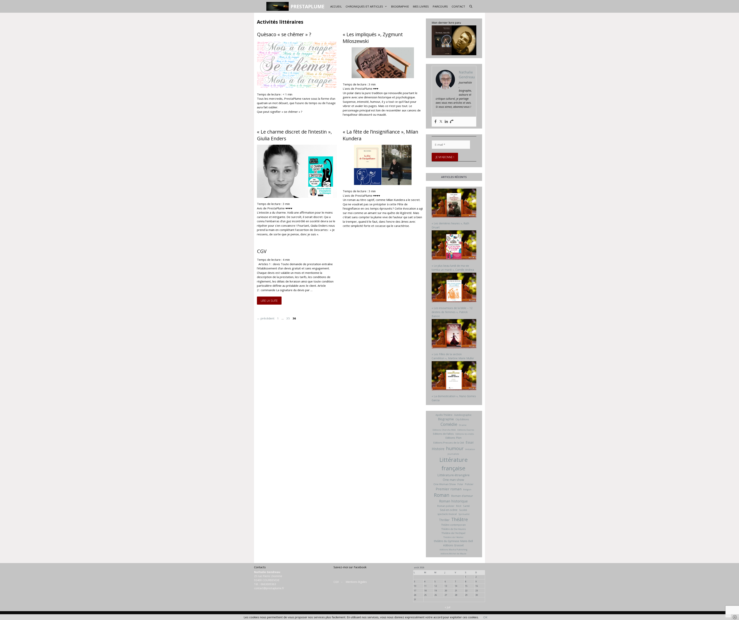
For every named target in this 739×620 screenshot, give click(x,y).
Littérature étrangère (453, 475)
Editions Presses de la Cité (448, 442)
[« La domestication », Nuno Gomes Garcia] (454, 376)
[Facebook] (435, 122)
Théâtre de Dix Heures (453, 529)
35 (288, 318)
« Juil (447, 607)
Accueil (336, 6)
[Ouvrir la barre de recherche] (471, 6)
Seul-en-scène (448, 510)
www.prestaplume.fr (448, 112)
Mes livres (421, 6)
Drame (462, 425)
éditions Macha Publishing (453, 549)
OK (485, 617)
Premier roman (448, 488)
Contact (458, 6)
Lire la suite (271, 300)
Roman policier (445, 506)
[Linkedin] (446, 122)
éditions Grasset (453, 545)
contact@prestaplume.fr (269, 588)
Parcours (440, 6)
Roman (441, 495)
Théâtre (459, 519)
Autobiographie (462, 415)
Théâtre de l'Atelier (453, 537)
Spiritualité (464, 514)
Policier (469, 484)
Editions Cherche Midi (444, 429)
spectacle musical (447, 514)
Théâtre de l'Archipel (453, 533)
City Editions (462, 419)
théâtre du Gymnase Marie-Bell (453, 541)
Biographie (400, 6)
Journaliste (453, 453)
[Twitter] (441, 122)
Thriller (444, 520)
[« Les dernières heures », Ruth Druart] (454, 204)
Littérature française (453, 464)
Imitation (470, 449)
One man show (453, 480)
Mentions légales (356, 582)
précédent (265, 318)
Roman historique (453, 501)
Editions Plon (453, 438)
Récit (458, 506)
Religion (467, 489)
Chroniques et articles (364, 6)
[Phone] (451, 122)
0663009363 (268, 584)
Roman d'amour (462, 496)
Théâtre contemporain (453, 524)
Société (463, 510)
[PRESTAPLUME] (278, 6)
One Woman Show (444, 484)
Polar (460, 484)
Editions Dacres (465, 429)
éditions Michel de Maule (453, 553)
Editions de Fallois (443, 433)
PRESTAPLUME (307, 6)
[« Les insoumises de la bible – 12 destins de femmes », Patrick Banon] (454, 288)
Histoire (438, 448)
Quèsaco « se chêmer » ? (284, 34)
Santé (466, 506)
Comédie (449, 424)
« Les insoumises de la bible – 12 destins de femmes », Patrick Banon (452, 312)
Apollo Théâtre (444, 415)
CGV (262, 251)
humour (455, 448)
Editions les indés (465, 433)
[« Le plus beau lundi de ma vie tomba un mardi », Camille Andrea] (454, 245)
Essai (470, 442)
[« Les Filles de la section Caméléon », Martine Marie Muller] (454, 334)
